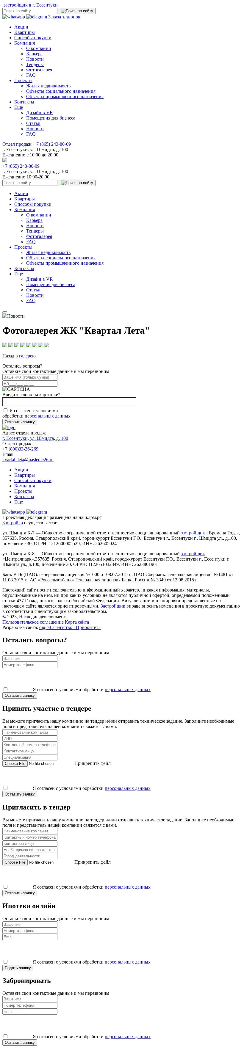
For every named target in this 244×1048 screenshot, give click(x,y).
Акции (21, 26)
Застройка (12, 522)
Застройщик (113, 605)
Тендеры (35, 64)
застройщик (193, 532)
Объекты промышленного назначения (65, 96)
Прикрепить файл (92, 763)
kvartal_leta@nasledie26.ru (28, 459)
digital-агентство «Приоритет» (70, 627)
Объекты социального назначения (61, 91)
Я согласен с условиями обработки (36, 413)
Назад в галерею (19, 355)
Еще (18, 107)
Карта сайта (77, 622)
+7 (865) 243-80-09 (36, 144)
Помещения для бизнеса (50, 117)
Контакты (24, 101)
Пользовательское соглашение (33, 622)
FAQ (31, 75)
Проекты (23, 80)
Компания (24, 43)
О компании (38, 48)
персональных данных (48, 415)
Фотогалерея (39, 69)
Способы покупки (32, 37)
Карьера (34, 53)
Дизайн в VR (39, 112)
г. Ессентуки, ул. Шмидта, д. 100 (35, 438)
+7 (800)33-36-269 (20, 448)
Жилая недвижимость (48, 85)
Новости (35, 59)
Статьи (33, 123)
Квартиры (24, 32)
